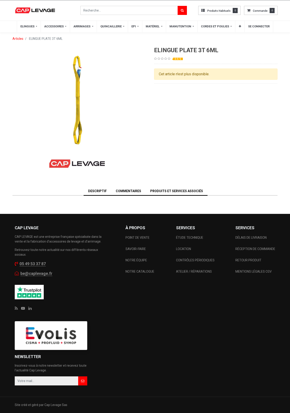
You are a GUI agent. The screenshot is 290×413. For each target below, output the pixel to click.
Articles (17, 38)
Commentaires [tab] (128, 191)
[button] (240, 26)
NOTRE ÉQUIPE (136, 260)
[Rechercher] (182, 10)
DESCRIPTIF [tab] (97, 191)
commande (260, 10)
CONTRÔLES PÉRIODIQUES (195, 260)
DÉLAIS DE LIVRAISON (251, 237)
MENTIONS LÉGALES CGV (253, 271)
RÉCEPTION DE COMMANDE (255, 249)
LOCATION (184, 249)
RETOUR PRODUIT (248, 260)
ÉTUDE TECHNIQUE (190, 237)
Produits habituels (219, 10)
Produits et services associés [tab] (176, 191)
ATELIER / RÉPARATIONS (194, 271)
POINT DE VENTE (138, 237)
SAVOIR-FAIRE (136, 249)
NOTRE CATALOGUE (140, 271)
